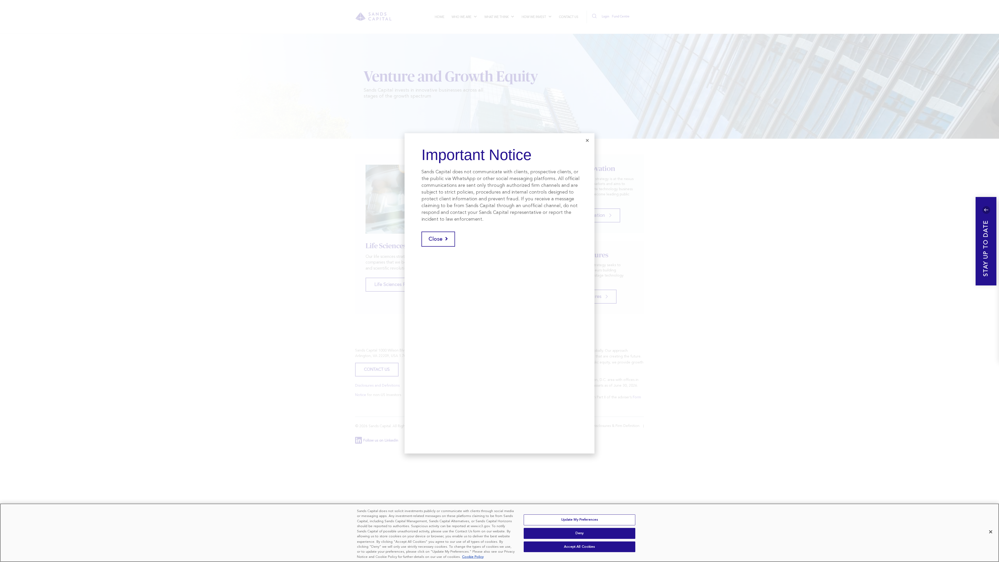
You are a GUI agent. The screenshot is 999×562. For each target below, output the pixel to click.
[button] (986, 241)
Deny (579, 533)
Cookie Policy (473, 556)
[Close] (990, 532)
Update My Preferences (579, 520)
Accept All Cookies (579, 546)
